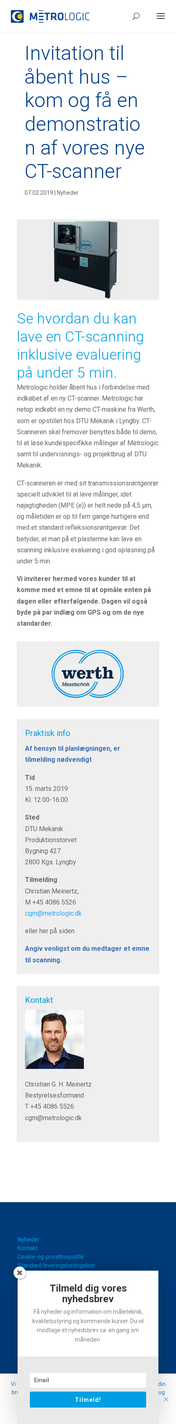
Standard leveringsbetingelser (56, 1265)
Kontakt (28, 1248)
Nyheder (68, 192)
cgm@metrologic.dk (53, 913)
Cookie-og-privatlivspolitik (51, 1256)
